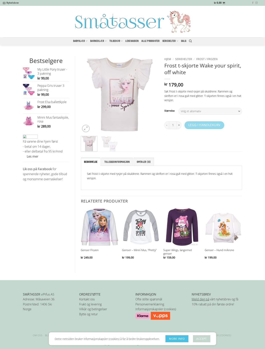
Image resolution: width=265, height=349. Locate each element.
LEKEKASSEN (132, 41)
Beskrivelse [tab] (91, 162)
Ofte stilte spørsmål (148, 299)
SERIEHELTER (169, 41)
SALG (183, 41)
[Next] (152, 94)
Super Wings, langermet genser (177, 251)
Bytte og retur (88, 314)
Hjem (167, 59)
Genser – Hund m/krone (219, 250)
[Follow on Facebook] (253, 3)
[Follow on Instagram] (256, 3)
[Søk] (190, 41)
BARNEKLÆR (97, 41)
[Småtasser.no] (132, 22)
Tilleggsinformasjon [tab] (117, 162)
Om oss (37, 335)
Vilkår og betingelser (93, 309)
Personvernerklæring (149, 304)
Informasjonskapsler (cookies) (155, 309)
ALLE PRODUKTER (150, 41)
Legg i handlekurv (204, 125)
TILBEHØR (114, 41)
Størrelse (169, 110)
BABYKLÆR (79, 41)
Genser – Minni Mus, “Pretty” (139, 250)
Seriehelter (183, 59)
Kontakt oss (87, 299)
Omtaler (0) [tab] (144, 162)
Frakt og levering (90, 304)
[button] (11, 3)
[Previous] (87, 94)
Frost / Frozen (207, 59)
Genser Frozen (90, 250)
